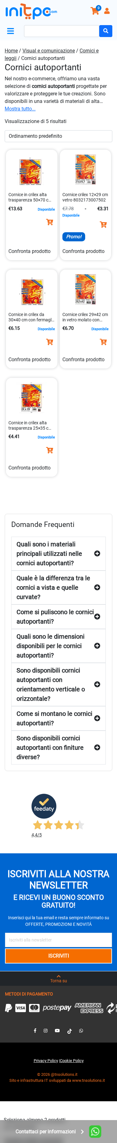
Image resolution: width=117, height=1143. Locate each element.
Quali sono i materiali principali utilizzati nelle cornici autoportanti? (49, 553)
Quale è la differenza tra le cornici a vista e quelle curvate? (53, 587)
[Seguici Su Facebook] (35, 1030)
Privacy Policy (46, 1060)
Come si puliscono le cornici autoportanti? (55, 616)
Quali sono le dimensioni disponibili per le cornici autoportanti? (51, 646)
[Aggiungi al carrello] (49, 222)
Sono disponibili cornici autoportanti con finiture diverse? (50, 747)
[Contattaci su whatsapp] (81, 1030)
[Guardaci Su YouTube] (57, 1030)
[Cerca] (105, 31)
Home (11, 51)
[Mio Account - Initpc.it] (107, 11)
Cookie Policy (72, 1060)
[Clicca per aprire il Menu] (12, 31)
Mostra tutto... (20, 109)
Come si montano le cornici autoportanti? (54, 718)
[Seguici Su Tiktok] (69, 1030)
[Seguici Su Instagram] (45, 1030)
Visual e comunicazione (48, 51)
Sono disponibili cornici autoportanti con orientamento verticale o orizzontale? (51, 684)
